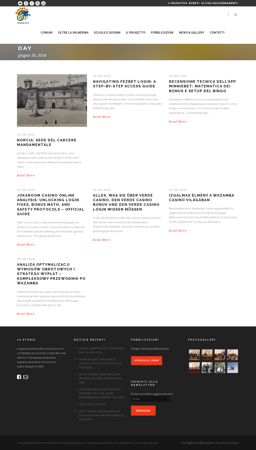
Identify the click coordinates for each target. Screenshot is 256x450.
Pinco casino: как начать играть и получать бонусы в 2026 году (100, 363)
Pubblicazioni (205, 442)
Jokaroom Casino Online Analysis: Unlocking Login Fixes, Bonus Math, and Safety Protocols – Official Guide (50, 204)
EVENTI (194, 3)
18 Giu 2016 (26, 134)
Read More (26, 175)
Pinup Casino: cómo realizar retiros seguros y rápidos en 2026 (100, 378)
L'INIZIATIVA (177, 3)
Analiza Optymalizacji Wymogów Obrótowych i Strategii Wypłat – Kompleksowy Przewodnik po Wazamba (51, 273)
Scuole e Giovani (227, 442)
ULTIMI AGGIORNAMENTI (219, 3)
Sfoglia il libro (146, 360)
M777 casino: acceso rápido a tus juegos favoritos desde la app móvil (101, 415)
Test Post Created (92, 404)
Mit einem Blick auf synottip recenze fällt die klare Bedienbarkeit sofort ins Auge (101, 393)
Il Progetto (188, 442)
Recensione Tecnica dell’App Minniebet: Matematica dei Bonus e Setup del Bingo (202, 86)
